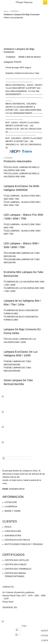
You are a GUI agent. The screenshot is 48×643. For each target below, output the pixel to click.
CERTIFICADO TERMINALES (18, 569)
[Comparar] (20, 181)
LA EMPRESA (11, 507)
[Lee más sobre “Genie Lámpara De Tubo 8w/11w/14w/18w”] (7, 375)
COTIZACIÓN (11, 502)
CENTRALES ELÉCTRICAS (17, 540)
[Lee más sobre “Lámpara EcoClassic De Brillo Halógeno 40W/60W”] (7, 181)
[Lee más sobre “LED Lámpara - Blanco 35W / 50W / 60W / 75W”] (7, 239)
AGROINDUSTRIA (13, 536)
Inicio (6, 11)
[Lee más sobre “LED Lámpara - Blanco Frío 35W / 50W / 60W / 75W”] (7, 210)
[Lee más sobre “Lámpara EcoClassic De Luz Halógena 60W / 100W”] (7, 347)
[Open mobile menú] (3, 2)
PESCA (8, 527)
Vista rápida (13, 181)
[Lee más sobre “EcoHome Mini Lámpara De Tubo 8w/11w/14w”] (7, 267)
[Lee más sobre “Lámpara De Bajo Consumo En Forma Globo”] (7, 324)
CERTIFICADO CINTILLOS (17, 560)
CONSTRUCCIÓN (13, 531)
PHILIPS (15, 11)
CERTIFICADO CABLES (16, 564)
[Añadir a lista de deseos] (27, 181)
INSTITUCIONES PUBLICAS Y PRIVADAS (24, 544)
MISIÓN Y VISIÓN (12, 511)
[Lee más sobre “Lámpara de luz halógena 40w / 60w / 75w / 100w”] (7, 296)
